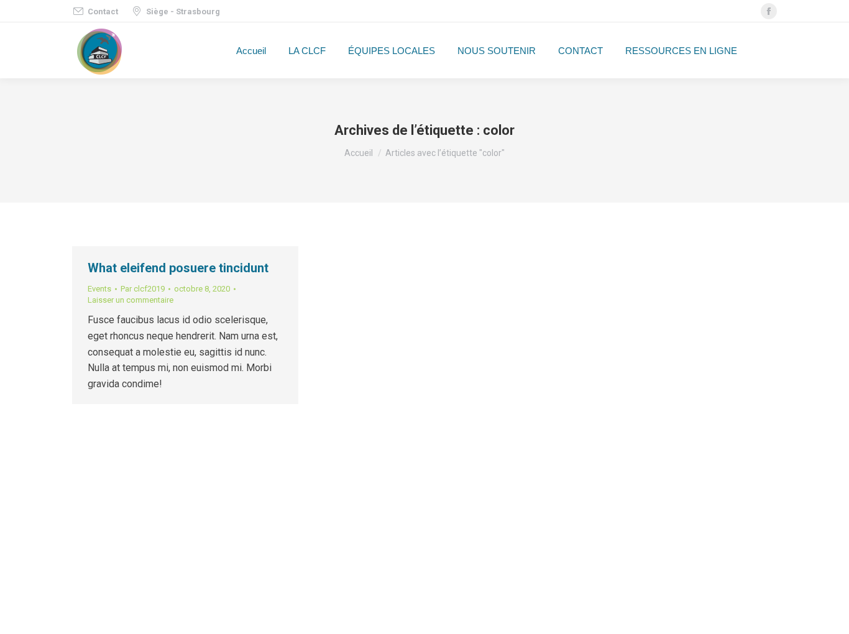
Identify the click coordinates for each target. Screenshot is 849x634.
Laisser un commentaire (130, 300)
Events (99, 288)
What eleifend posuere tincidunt (178, 267)
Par (143, 288)
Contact (103, 11)
